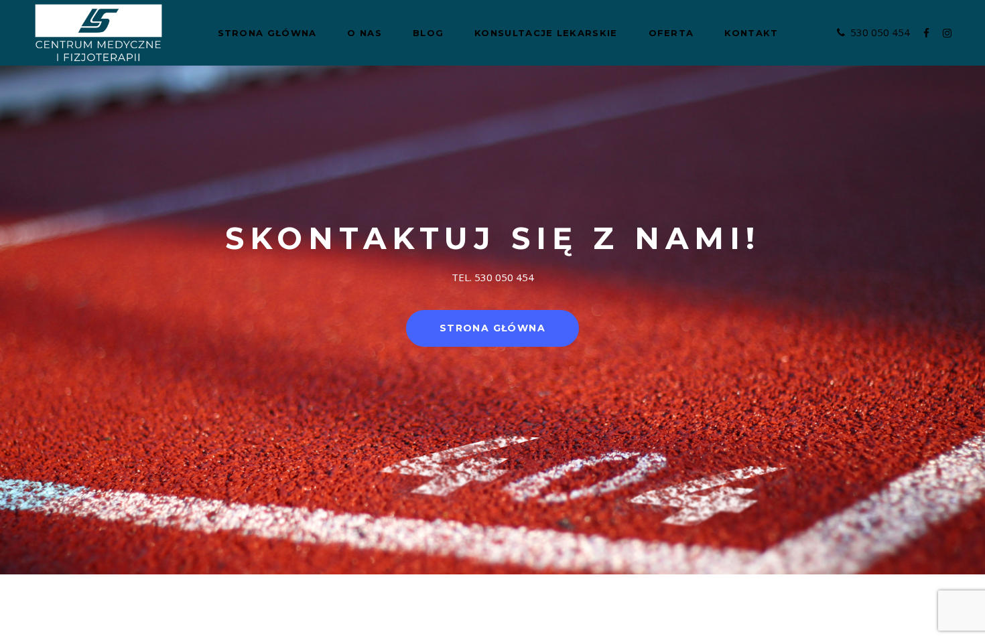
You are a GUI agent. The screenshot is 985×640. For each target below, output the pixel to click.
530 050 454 (880, 32)
